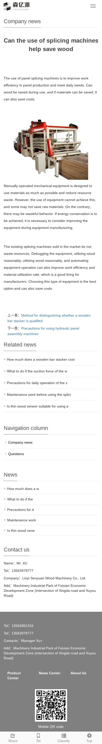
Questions (16, 454)
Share (13, 741)
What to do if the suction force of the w (37, 371)
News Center (49, 673)
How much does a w (23, 489)
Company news (20, 442)
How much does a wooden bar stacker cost (41, 359)
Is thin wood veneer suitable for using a (37, 406)
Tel (38, 741)
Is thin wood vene (21, 531)
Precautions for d (20, 510)
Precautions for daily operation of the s (37, 383)
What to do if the (20, 499)
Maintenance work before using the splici (39, 395)
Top (89, 741)
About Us (78, 673)
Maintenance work (21, 520)
